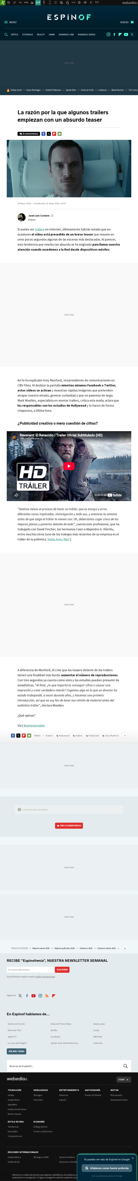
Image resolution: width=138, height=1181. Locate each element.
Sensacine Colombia (68, 1161)
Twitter (132, 34)
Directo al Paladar (93, 1095)
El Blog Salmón (40, 1126)
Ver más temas (16, 1051)
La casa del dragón (17, 1043)
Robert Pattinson (53, 90)
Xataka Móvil (14, 1099)
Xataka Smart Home (17, 1109)
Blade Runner (118, 90)
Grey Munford (112, 735)
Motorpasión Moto (119, 1099)
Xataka (11, 1095)
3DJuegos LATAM (40, 1157)
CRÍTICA (14, 34)
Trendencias (13, 1126)
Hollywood (64, 735)
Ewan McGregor (33, 90)
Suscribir (62, 969)
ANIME (52, 34)
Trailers (49, 735)
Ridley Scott (16, 90)
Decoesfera (13, 1131)
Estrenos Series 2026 (107, 948)
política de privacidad (45, 976)
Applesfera (12, 1104)
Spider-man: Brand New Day (64, 1043)
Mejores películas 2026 (65, 948)
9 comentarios (30, 133)
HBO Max (97, 1036)
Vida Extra (38, 1099)
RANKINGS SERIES (86, 34)
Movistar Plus (14, 1030)
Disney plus (99, 1023)
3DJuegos (37, 1095)
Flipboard (120, 34)
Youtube (126, 34)
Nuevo (124, 22)
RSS (47, 995)
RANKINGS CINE (66, 34)
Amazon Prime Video (61, 1023)
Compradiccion (15, 1136)
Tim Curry (133, 90)
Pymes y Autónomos (43, 1131)
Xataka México (14, 1157)
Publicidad (94, 735)
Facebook (114, 34)
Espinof (69, 17)
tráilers (79, 735)
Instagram (108, 34)
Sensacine (63, 1095)
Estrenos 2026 (86, 948)
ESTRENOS (27, 34)
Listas (96, 1030)
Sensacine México (67, 1157)
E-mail (60, 134)
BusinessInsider (34, 725)
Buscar (126, 1066)
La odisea (55, 1036)
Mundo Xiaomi (14, 1114)
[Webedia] (17, 1079)
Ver (70, 825)
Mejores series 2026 (41, 948)
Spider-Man (71, 90)
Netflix (54, 1030)
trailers (39, 229)
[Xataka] (2, 2)
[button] (40, 215)
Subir (121, 1079)
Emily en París (87, 90)
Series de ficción (16, 1023)
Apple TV (12, 1036)
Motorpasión (116, 1095)
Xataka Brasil (14, 1161)
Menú (12, 22)
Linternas (102, 90)
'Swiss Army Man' (58, 539)
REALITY (41, 34)
